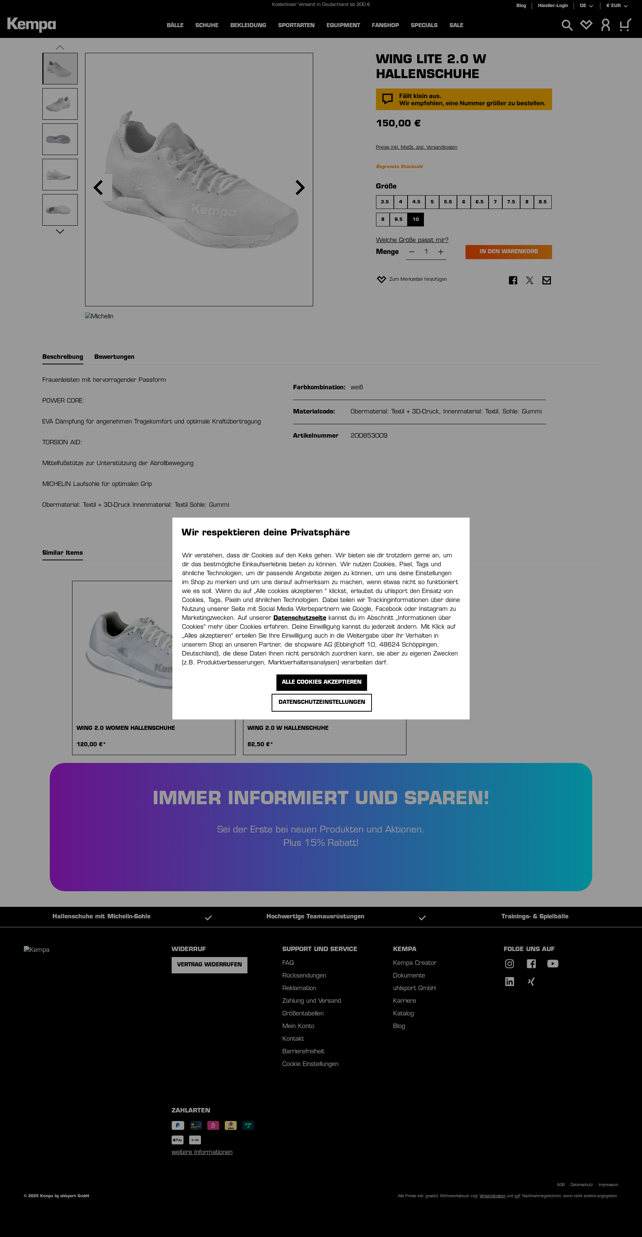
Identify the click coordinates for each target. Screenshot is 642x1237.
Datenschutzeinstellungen (322, 702)
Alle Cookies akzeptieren (321, 682)
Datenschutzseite (299, 618)
